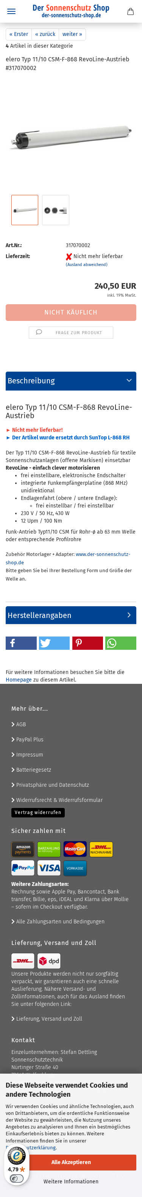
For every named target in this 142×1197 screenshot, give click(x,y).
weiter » (72, 34)
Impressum (29, 755)
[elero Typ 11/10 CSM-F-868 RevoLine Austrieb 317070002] (71, 135)
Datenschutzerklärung (31, 1147)
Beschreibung (31, 380)
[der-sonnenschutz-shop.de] (71, 11)
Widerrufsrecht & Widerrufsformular (59, 800)
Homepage (19, 680)
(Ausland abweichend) (87, 264)
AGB (20, 724)
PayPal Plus (29, 739)
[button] (21, 643)
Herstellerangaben (40, 615)
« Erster (18, 34)
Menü (11, 11)
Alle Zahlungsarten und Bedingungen (60, 921)
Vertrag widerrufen (38, 812)
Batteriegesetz (33, 770)
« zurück (45, 34)
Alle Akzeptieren (71, 1162)
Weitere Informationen (71, 1181)
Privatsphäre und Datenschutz (52, 785)
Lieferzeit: (18, 256)
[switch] (16, 1178)
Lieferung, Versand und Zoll (48, 1019)
